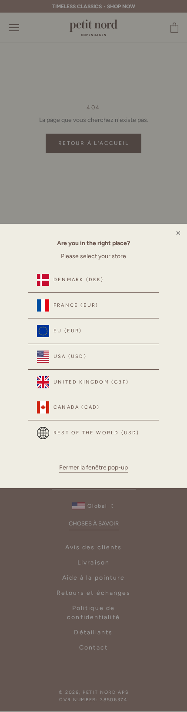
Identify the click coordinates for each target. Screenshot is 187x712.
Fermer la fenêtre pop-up (93, 467)
